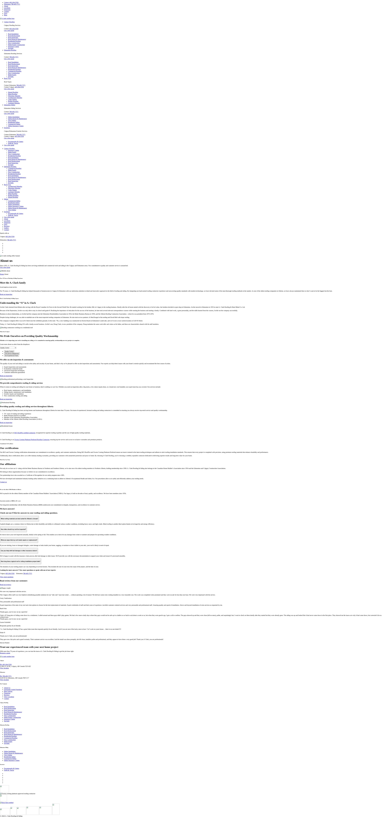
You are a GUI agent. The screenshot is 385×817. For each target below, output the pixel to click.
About (6, 6)
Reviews (7, 226)
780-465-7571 (13, 57)
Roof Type (7, 78)
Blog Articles (8, 691)
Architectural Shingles (15, 98)
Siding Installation (13, 117)
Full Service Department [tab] (12, 353)
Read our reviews (5, 584)
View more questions (6, 577)
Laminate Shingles (14, 103)
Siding (6, 199)
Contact (6, 11)
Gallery (6, 228)
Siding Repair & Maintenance (17, 119)
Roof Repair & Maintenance (17, 39)
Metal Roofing (12, 94)
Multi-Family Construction (16, 45)
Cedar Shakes (12, 99)
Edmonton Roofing (10, 50)
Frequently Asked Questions (13, 689)
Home (2, 274)
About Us (7, 688)
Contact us (3, 482)
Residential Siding (14, 122)
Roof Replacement (14, 36)
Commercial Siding (14, 124)
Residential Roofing (14, 41)
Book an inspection (6, 294)
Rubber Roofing (13, 101)
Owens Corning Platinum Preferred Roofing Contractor (31, 439)
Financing (7, 10)
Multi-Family (12, 75)
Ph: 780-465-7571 (6, 676)
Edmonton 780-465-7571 (12, 4)
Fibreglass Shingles (14, 96)
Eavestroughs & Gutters (15, 141)
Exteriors (7, 128)
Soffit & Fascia (13, 143)
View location (4, 668)
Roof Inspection (13, 37)
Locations (7, 8)
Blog (5, 15)
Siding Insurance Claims (15, 126)
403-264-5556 (13, 29)
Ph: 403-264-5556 (6, 664)
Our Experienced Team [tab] (11, 355)
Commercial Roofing (14, 71)
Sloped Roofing (13, 92)
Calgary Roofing (9, 22)
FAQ (5, 13)
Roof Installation (13, 34)
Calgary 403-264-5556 (11, 2)
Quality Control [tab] (9, 351)
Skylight (10, 48)
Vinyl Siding (12, 120)
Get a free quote (9, 30)
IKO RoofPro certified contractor (24, 433)
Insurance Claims (13, 46)
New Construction (14, 43)
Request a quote (5, 653)
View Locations (9, 697)
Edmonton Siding (9, 105)
